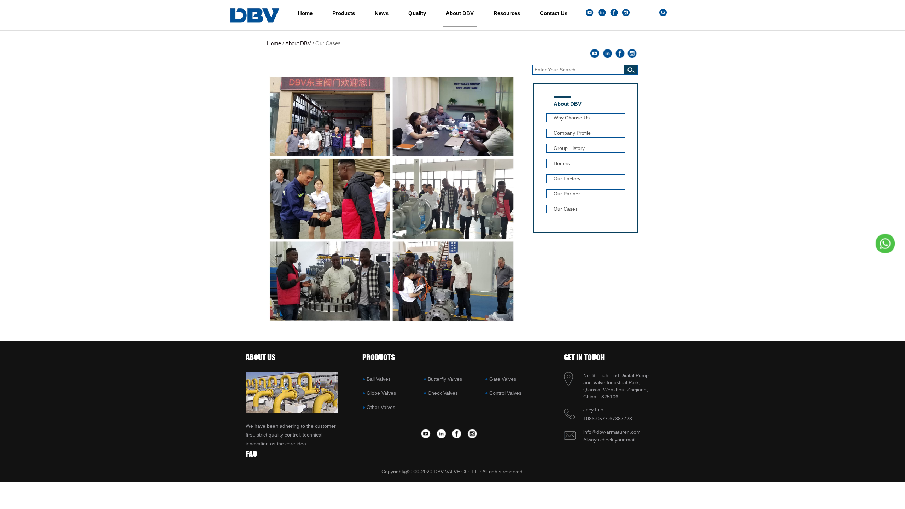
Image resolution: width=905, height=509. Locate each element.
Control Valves (505, 393)
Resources (507, 13)
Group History (569, 148)
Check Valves (443, 393)
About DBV (460, 13)
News (382, 13)
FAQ (251, 453)
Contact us (553, 13)
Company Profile (572, 133)
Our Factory (567, 178)
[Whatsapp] (882, 244)
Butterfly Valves (445, 379)
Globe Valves (381, 393)
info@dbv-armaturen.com (612, 432)
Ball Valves (379, 379)
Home (305, 13)
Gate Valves (502, 379)
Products (343, 13)
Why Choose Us (572, 118)
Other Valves (381, 407)
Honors (562, 163)
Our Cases (328, 43)
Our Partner (567, 194)
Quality (417, 13)
